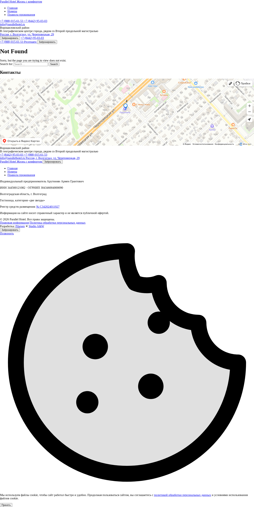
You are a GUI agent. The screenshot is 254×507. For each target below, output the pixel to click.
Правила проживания (21, 14)
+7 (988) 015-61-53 (12, 21)
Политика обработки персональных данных (58, 222)
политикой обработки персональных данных (182, 495)
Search (54, 64)
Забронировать (9, 38)
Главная (12, 7)
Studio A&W (36, 226)
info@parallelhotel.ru (12, 24)
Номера (12, 11)
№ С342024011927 (48, 206)
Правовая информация (14, 222)
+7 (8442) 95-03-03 (35, 21)
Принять (6, 505)
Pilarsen (20, 226)
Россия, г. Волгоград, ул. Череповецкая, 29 (27, 34)
